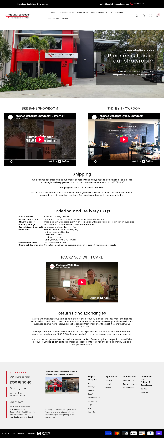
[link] (82, 64)
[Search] (137, 16)
